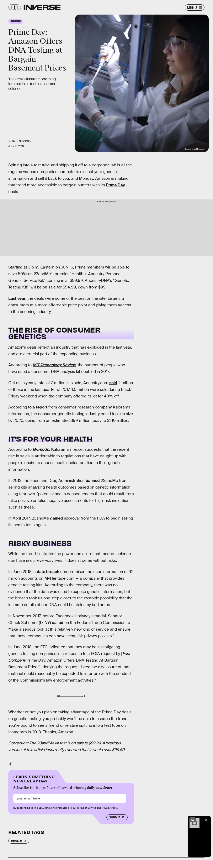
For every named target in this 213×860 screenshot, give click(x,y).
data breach (48, 571)
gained (56, 518)
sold (113, 382)
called (57, 622)
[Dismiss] (206, 819)
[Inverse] (42, 7)
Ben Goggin (23, 141)
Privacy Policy (110, 807)
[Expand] (192, 819)
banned (93, 480)
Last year (16, 298)
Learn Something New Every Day (34, 778)
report (41, 407)
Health (16, 841)
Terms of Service (86, 807)
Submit (114, 817)
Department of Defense (194, 149)
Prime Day (115, 185)
